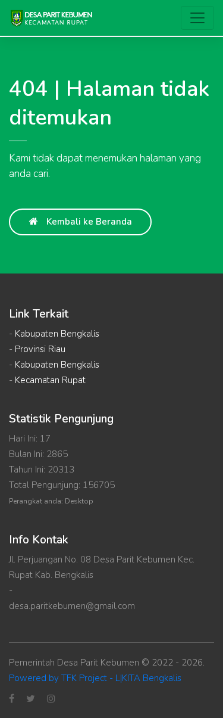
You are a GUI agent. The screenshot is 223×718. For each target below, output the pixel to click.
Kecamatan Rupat (50, 380)
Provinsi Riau (40, 349)
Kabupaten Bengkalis (57, 334)
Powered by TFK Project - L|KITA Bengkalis (95, 678)
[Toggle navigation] (197, 18)
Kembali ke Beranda (88, 222)
